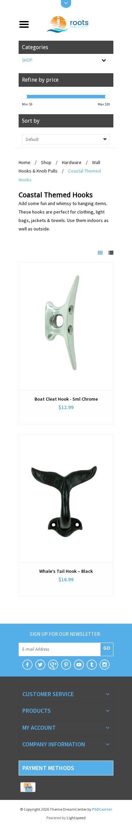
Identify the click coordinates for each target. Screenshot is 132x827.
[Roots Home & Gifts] (74, 24)
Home (24, 162)
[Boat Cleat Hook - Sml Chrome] (66, 326)
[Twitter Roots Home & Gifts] (40, 665)
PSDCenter (102, 809)
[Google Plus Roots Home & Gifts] (53, 665)
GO (106, 647)
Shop (27, 60)
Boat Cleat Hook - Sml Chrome (66, 399)
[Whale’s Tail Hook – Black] (66, 498)
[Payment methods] (28, 787)
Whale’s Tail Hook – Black (66, 571)
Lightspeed (76, 817)
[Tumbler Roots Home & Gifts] (92, 665)
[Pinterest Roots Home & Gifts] (66, 665)
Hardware (72, 162)
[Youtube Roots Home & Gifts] (79, 665)
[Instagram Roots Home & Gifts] (105, 665)
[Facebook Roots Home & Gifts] (27, 665)
